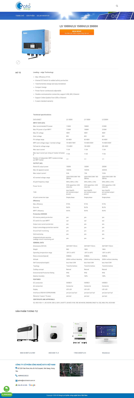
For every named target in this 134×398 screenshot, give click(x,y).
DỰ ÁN (76, 6)
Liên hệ (84, 6)
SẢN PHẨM (56, 6)
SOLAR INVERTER (43, 16)
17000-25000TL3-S (80, 353)
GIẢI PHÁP (67, 6)
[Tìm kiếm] (117, 6)
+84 (19, 376)
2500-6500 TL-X (54, 353)
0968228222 (7, 394)
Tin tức (90, 6)
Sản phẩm (30, 16)
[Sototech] (25, 5)
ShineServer (106, 353)
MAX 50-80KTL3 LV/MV (27, 353)
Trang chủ (19, 16)
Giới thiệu (48, 6)
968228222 (25, 376)
